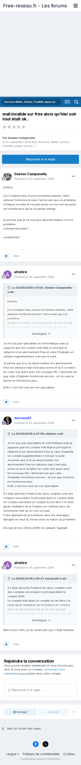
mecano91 (52, 578)
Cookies (69, 754)
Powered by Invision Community (40, 758)
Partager (21, 712)
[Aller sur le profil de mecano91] (7, 420)
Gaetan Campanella (21, 137)
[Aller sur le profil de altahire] (7, 274)
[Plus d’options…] (73, 176)
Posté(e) (34, 178)
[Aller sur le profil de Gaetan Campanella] (7, 176)
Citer (16, 255)
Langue (11, 754)
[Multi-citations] (6, 256)
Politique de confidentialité (41, 754)
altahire (50, 433)
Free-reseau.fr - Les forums (35, 6)
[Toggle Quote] (9, 287)
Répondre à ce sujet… (26, 690)
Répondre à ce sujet (40, 159)
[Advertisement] (40, 54)
